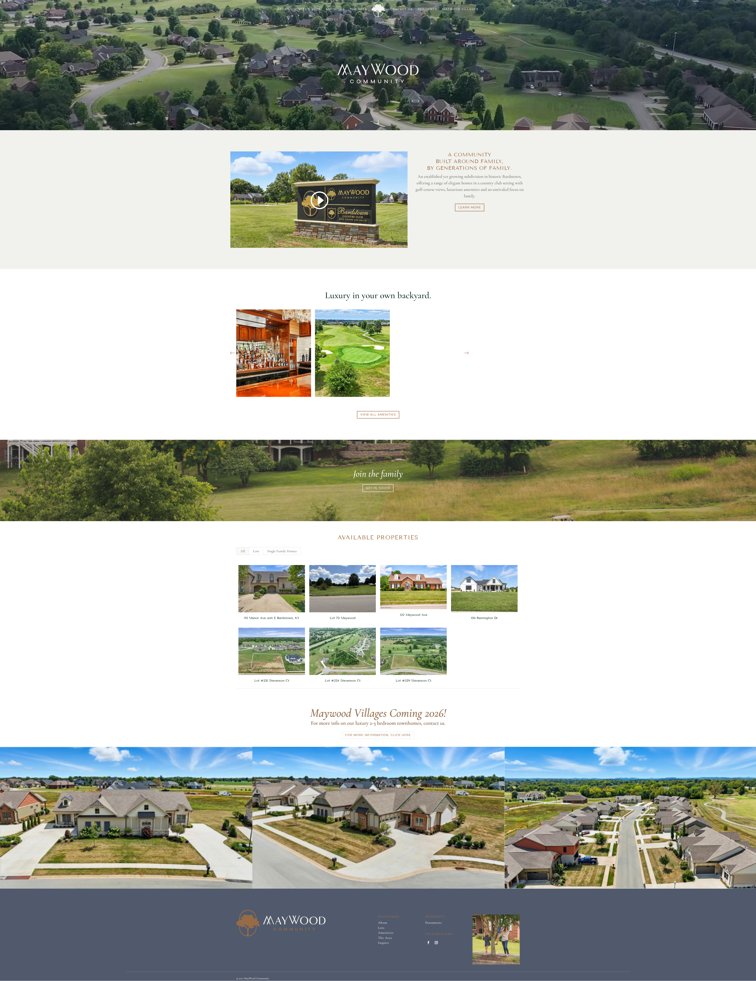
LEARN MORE (469, 207)
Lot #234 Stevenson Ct (342, 680)
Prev (232, 353)
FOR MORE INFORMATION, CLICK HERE (378, 735)
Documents (433, 923)
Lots (256, 551)
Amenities (335, 9)
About (283, 9)
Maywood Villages (460, 9)
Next (466, 353)
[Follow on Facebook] (428, 942)
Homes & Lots (307, 9)
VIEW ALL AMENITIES (378, 414)
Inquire (383, 943)
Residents (427, 9)
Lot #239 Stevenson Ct (413, 680)
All (242, 551)
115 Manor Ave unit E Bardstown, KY (271, 618)
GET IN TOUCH (378, 488)
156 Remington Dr (484, 618)
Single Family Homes (282, 551)
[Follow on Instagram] (436, 942)
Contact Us (401, 9)
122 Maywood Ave (413, 615)
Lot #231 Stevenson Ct (271, 680)
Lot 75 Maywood (343, 618)
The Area (358, 9)
